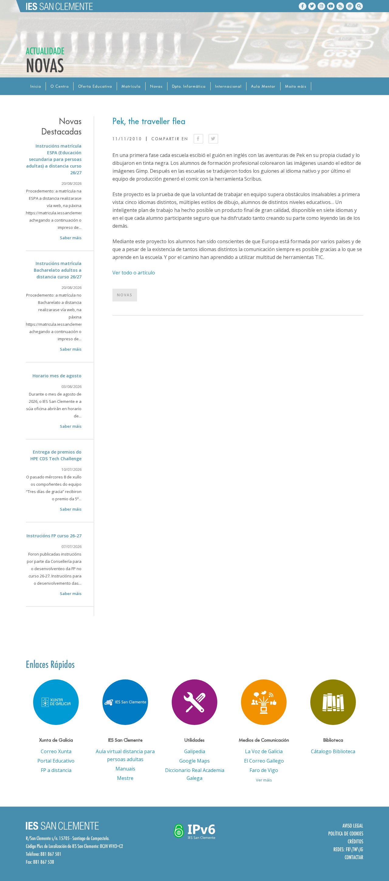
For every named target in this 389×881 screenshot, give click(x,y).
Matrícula (131, 86)
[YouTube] (331, 6)
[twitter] (312, 6)
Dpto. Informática (189, 86)
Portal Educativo (55, 760)
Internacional (228, 86)
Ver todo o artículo (133, 272)
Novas (156, 86)
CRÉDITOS (355, 841)
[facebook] (302, 6)
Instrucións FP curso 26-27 (53, 536)
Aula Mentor (263, 86)
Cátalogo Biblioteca (333, 751)
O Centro (59, 86)
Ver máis (264, 780)
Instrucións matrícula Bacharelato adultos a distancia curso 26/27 (57, 270)
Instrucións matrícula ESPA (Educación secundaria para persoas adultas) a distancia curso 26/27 (53, 159)
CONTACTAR (354, 857)
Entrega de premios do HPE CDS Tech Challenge (55, 455)
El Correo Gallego (264, 760)
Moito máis (295, 86)
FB (348, 849)
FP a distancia (56, 770)
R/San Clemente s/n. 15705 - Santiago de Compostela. (67, 838)
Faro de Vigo (264, 770)
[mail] (349, 6)
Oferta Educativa (95, 86)
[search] (359, 6)
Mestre (125, 778)
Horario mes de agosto (57, 376)
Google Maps (194, 760)
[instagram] (321, 6)
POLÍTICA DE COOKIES (345, 833)
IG (361, 849)
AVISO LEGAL (353, 825)
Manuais (125, 768)
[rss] (340, 6)
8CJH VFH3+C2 (111, 846)
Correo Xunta (56, 751)
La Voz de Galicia (264, 751)
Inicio (35, 86)
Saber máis (70, 237)
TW (354, 849)
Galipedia (194, 751)
